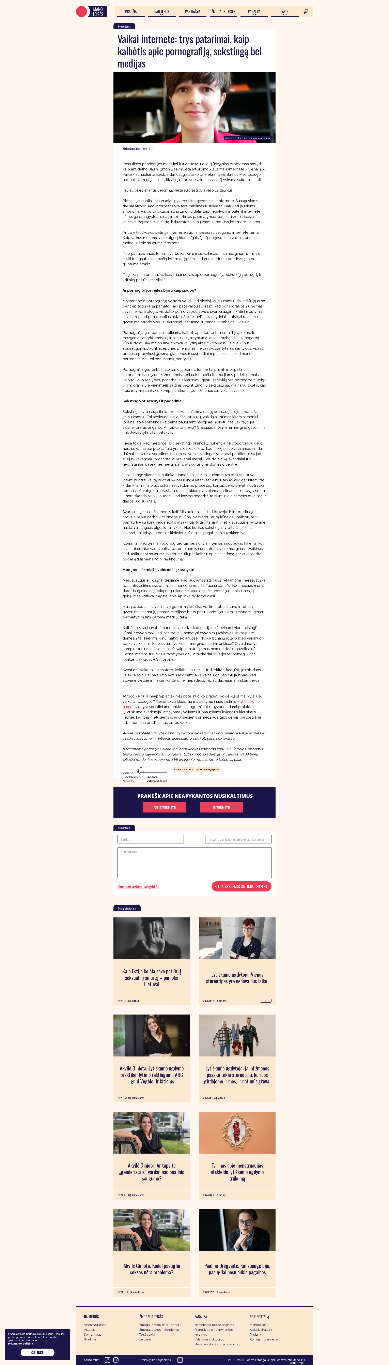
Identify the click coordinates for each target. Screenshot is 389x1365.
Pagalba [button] (254, 11)
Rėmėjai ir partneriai (264, 1339)
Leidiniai (145, 1339)
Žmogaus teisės (223, 11)
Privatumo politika (20, 1343)
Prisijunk (255, 1334)
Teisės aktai (147, 1334)
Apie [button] (285, 11)
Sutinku (37, 1352)
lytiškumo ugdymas (208, 769)
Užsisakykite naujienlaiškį (155, 1360)
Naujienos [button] (161, 11)
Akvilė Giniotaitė (183, 769)
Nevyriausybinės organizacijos (216, 1344)
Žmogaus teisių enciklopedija (160, 1325)
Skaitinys (90, 1339)
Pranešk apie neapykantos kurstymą (213, 1332)
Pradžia (131, 11)
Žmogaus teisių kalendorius (159, 1330)
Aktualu (89, 1330)
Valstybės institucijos (209, 1339)
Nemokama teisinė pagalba (214, 1325)
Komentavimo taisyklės (138, 887)
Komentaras (92, 1334)
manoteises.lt (259, 1325)
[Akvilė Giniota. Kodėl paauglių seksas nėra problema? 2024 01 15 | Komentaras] (151, 1230)
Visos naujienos (95, 1325)
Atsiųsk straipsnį (261, 1330)
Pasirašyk (192, 11)
